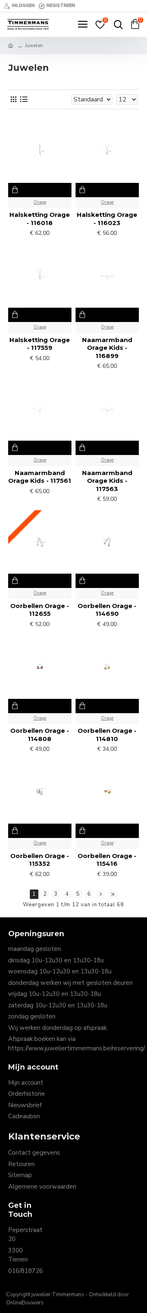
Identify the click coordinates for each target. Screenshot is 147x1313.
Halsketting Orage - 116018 (39, 219)
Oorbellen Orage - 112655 (39, 610)
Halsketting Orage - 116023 (107, 219)
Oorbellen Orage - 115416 (107, 860)
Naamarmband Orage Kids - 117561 (39, 477)
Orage (39, 202)
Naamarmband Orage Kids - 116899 (107, 348)
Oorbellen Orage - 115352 (39, 860)
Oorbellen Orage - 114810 (107, 735)
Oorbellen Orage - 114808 (39, 735)
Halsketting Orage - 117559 (39, 344)
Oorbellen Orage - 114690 (107, 610)
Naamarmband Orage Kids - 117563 (107, 481)
